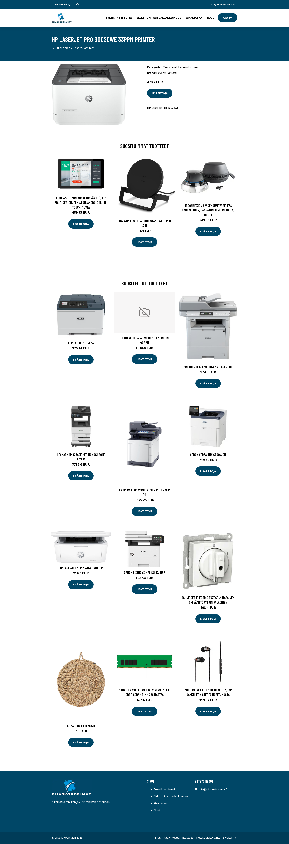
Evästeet (187, 837)
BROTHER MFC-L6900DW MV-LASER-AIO (208, 367)
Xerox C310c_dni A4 (81, 343)
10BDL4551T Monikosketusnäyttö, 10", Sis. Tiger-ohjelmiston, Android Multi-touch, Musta (81, 202)
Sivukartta (229, 837)
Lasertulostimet (84, 48)
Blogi (211, 18)
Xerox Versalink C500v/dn (208, 454)
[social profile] (77, 4)
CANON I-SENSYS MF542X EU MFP (144, 572)
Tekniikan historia (118, 18)
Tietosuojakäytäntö (208, 837)
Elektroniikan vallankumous (159, 18)
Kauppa (227, 17)
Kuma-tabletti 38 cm (81, 726)
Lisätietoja (160, 93)
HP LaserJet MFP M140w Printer (81, 568)
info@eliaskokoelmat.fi (222, 4)
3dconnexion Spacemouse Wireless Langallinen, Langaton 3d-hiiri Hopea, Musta (208, 210)
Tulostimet (62, 48)
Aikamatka (194, 18)
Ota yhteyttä (172, 837)
